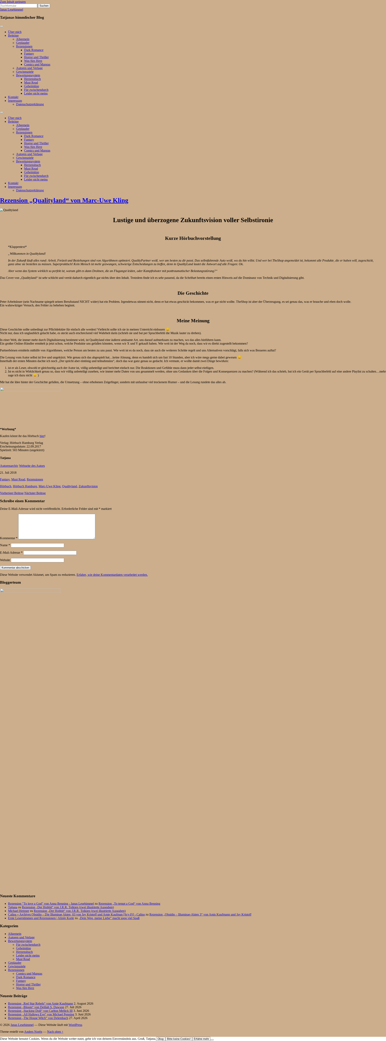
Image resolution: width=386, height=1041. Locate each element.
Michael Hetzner (18, 911)
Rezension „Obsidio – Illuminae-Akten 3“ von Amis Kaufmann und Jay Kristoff (200, 914)
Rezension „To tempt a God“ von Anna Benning (129, 903)
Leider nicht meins (36, 93)
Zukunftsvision (88, 486)
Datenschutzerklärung (30, 104)
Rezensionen (24, 46)
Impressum (15, 100)
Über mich (15, 32)
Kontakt (13, 97)
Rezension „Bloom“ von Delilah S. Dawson (36, 1007)
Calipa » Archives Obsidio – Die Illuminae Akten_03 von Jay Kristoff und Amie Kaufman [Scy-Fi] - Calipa (76, 914)
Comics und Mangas (37, 64)
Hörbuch (5, 486)
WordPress (75, 1025)
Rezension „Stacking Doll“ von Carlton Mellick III (40, 1010)
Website (5, 560)
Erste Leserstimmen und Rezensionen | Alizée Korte (41, 918)
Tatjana (12, 907)
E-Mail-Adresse (11, 552)
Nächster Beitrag (35, 493)
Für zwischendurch (36, 89)
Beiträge (13, 35)
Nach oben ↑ (55, 1031)
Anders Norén (33, 1031)
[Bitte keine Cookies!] (212, 1039)
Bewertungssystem (28, 75)
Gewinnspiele (25, 71)
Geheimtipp (31, 86)
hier (42, 436)
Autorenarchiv (9, 465)
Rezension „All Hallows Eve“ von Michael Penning (41, 1014)
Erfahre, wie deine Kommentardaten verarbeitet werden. (112, 574)
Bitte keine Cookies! (179, 1038)
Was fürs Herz (33, 61)
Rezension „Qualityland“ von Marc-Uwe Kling (64, 200)
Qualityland (69, 486)
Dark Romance (33, 50)
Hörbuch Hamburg (25, 486)
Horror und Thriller (36, 57)
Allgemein (22, 39)
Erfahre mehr (201, 1038)
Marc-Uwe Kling (50, 486)
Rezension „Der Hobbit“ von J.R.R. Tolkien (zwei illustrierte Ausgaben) (68, 907)
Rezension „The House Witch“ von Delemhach (38, 1018)
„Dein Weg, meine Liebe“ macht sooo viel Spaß (109, 918)
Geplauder (22, 42)
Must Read (31, 82)
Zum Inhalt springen (13, 1)
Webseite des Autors (32, 465)
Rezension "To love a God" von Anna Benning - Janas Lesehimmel (51, 903)
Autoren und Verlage (29, 68)
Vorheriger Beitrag (12, 493)
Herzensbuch (32, 79)
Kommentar (8, 538)
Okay (161, 1038)
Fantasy (29, 53)
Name (5, 545)
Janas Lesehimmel (11, 9)
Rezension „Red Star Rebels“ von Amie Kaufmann (40, 1003)
